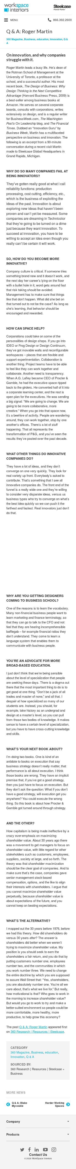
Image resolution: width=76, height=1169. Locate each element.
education (43, 39)
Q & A (30, 1057)
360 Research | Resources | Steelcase (37, 1031)
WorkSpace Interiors (42, 1158)
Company (13, 1121)
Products (12, 1134)
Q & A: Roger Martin (33, 1027)
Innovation (56, 39)
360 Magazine (14, 39)
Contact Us (38, 1154)
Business (29, 39)
